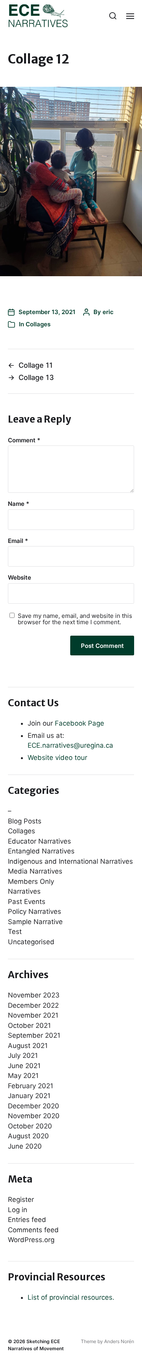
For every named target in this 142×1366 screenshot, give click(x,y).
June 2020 (25, 1146)
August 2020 (28, 1136)
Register (21, 1199)
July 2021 (23, 1055)
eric (108, 312)
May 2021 (23, 1076)
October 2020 (30, 1126)
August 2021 (28, 1046)
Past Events (26, 902)
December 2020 (33, 1106)
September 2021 (34, 1035)
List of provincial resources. (71, 1297)
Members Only (31, 881)
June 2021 (24, 1066)
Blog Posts (24, 821)
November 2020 (34, 1116)
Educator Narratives (39, 841)
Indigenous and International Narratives (70, 861)
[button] (113, 16)
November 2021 (33, 1015)
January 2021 (29, 1096)
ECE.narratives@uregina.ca (70, 745)
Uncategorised (31, 942)
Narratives (24, 891)
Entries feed (27, 1220)
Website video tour (57, 758)
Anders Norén (119, 1341)
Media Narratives (35, 871)
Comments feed (33, 1230)
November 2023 (34, 995)
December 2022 (33, 1005)
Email (18, 541)
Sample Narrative (35, 922)
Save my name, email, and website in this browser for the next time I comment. (75, 619)
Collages (38, 324)
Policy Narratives (34, 911)
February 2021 (30, 1086)
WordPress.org (31, 1240)
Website (19, 577)
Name (18, 504)
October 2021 (29, 1025)
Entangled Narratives (41, 851)
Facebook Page (79, 723)
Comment (24, 440)
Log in (17, 1210)
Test (15, 932)
